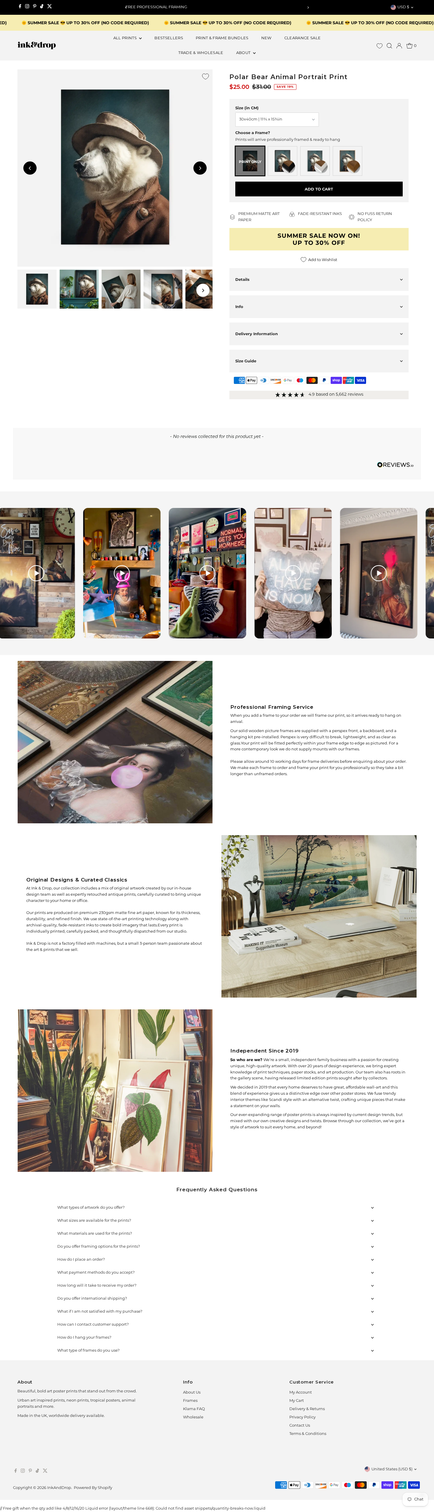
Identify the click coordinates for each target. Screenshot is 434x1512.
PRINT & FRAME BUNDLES (222, 38)
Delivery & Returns (307, 1409)
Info (239, 306)
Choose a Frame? (252, 132)
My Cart (296, 1401)
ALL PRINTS (125, 38)
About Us (191, 1392)
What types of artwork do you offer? (91, 1208)
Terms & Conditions (307, 1434)
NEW (266, 38)
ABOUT (244, 53)
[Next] (307, 7)
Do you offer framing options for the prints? (98, 1247)
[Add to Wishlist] (205, 76)
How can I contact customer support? (93, 1325)
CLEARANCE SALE (302, 38)
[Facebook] (20, 7)
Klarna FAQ (194, 1409)
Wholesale (193, 1417)
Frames (190, 1401)
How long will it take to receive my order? (96, 1286)
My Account (300, 1392)
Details (242, 279)
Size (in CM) (247, 107)
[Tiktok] (42, 7)
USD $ (403, 7)
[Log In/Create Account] (399, 45)
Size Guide (245, 361)
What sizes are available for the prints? (94, 1221)
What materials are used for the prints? (94, 1234)
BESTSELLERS (168, 38)
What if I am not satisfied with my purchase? (99, 1312)
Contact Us (299, 1426)
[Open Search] (389, 45)
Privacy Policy (302, 1417)
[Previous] (126, 7)
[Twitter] (49, 7)
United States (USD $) (391, 1469)
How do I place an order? (81, 1260)
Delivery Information (256, 333)
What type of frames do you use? (88, 1351)
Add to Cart (319, 189)
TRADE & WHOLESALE (200, 53)
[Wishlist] (379, 46)
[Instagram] (27, 7)
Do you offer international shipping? (92, 1299)
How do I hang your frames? (84, 1338)
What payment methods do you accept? (96, 1273)
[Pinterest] (35, 7)
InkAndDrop (59, 1488)
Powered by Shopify (93, 1488)
